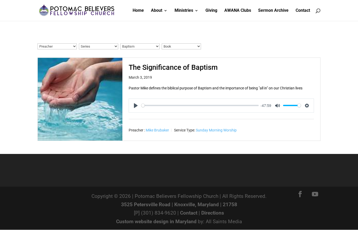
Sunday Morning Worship (216, 130)
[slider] (199, 105)
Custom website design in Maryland (156, 221)
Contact (188, 213)
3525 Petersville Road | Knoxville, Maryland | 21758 (179, 205)
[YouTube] (315, 195)
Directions (212, 213)
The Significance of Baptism (173, 67)
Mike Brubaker (157, 130)
